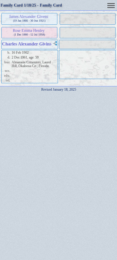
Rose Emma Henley (29, 30)
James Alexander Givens (28, 16)
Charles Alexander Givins (26, 43)
